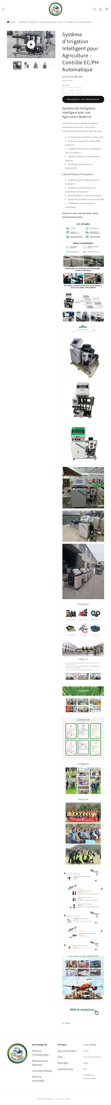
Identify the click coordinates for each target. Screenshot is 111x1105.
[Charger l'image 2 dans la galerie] (36, 65)
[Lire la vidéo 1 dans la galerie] (17, 65)
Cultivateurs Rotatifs (42, 1070)
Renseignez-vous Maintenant (83, 99)
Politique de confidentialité (89, 1077)
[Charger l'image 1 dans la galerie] (26, 65)
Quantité (65, 85)
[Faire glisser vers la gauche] (10, 65)
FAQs (60, 1056)
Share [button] (67, 1023)
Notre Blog (63, 1062)
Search (86, 1050)
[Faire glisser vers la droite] (53, 65)
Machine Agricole (49, 1099)
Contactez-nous (65, 1068)
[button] (3, 9)
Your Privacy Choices (92, 1057)
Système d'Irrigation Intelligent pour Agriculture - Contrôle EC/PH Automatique (55, 22)
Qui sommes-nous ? (67, 1050)
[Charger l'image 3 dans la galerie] (45, 65)
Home (12, 22)
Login (85, 1063)
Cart (85, 1069)
